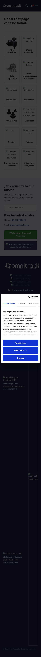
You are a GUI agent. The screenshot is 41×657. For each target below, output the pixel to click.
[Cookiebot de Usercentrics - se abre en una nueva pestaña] (28, 297)
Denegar (20, 358)
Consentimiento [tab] (9, 303)
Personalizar (19, 350)
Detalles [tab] (22, 303)
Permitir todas (20, 343)
